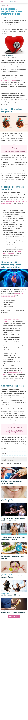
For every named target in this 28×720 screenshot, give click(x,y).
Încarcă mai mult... (14, 616)
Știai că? (3, 610)
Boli (7, 5)
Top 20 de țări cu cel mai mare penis (13, 612)
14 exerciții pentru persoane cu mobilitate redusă (11, 482)
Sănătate (3, 5)
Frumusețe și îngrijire (6, 499)
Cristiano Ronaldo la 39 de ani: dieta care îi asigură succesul (13, 538)
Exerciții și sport (5, 480)
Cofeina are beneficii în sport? (11, 595)
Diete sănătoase (5, 555)
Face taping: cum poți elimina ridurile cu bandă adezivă (13, 576)
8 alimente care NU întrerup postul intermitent (12, 557)
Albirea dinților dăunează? (9, 501)
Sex (2, 516)
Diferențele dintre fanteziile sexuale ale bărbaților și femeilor (13, 519)
